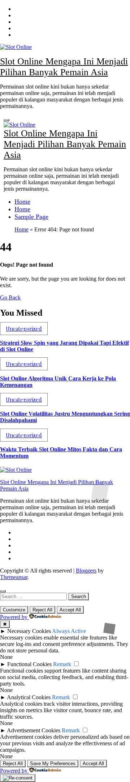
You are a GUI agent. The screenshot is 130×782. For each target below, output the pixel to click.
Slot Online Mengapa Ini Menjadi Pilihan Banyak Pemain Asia (64, 66)
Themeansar (13, 577)
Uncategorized (24, 328)
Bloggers (86, 571)
